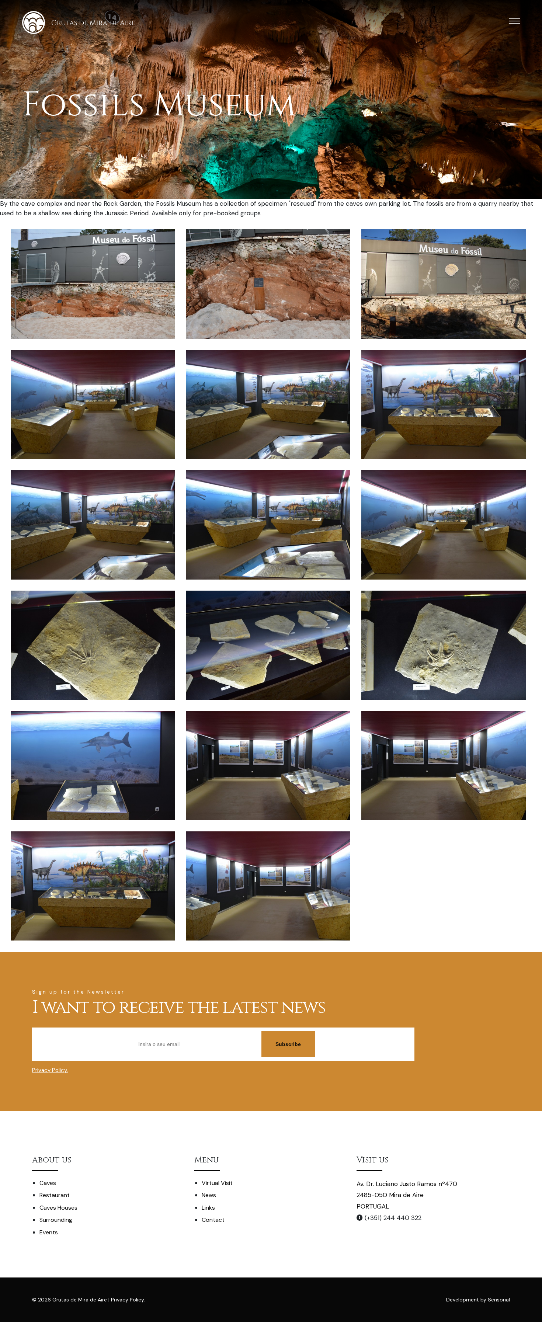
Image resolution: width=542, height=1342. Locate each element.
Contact (213, 1220)
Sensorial (499, 1299)
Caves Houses (58, 1207)
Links (208, 1207)
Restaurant (54, 1195)
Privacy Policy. (50, 1070)
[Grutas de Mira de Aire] (78, 22)
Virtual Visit (217, 1183)
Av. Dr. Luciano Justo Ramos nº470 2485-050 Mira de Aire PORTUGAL (407, 1195)
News (209, 1195)
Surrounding (55, 1220)
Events (48, 1232)
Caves (47, 1183)
